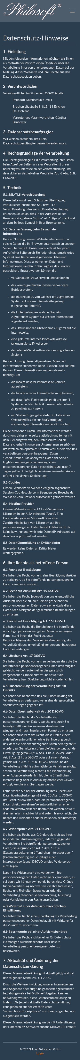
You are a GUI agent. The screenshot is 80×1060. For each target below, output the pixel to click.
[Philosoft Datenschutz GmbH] (32, 11)
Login (40, 1053)
